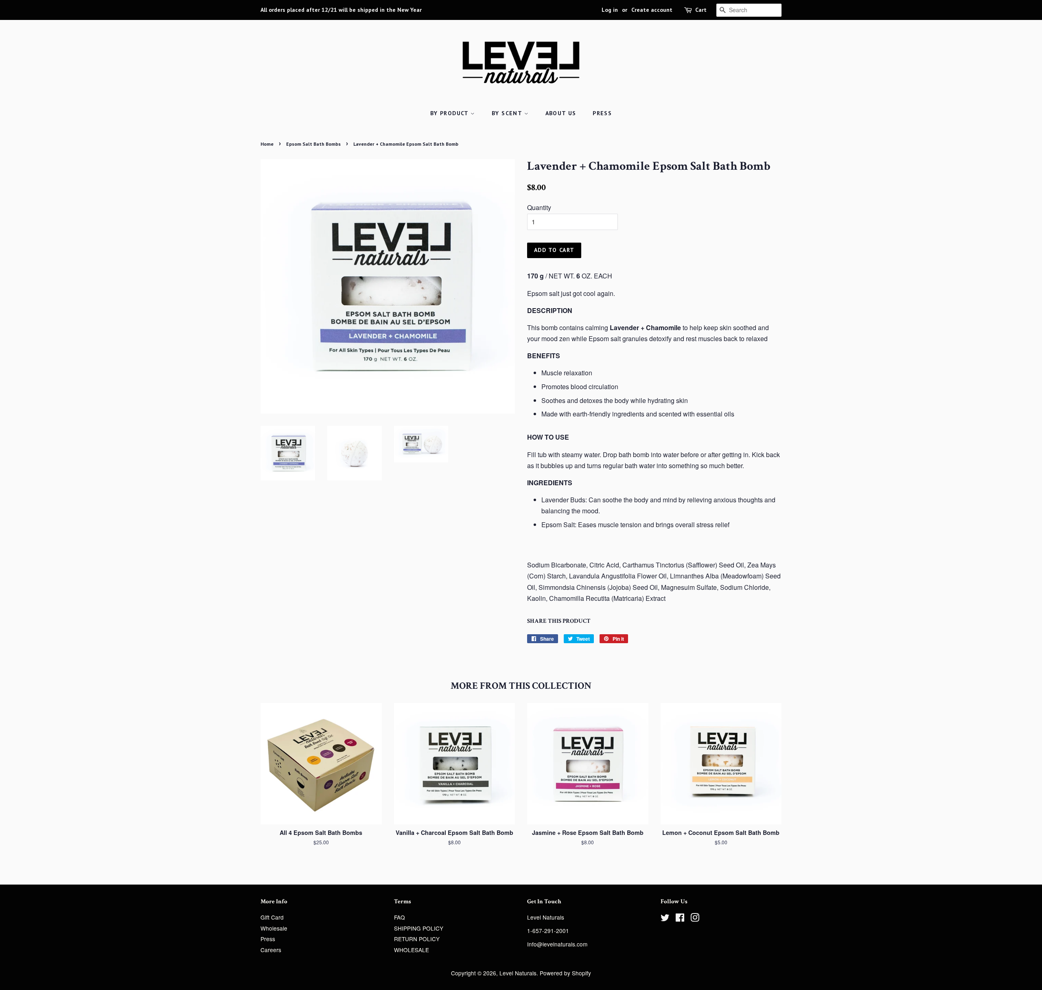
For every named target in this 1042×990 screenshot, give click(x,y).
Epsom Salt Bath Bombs (313, 144)
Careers (270, 950)
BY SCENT (508, 113)
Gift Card (272, 917)
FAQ (399, 917)
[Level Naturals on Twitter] (665, 919)
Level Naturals (517, 973)
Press (267, 939)
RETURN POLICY (417, 939)
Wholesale (273, 928)
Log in (610, 9)
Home (267, 144)
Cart (701, 9)
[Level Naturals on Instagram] (694, 919)
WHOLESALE (411, 950)
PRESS (602, 113)
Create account (651, 9)
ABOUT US (560, 113)
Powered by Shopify (565, 973)
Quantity (539, 207)
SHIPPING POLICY (418, 928)
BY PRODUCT (450, 113)
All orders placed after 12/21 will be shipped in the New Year (341, 9)
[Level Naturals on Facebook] (680, 919)
